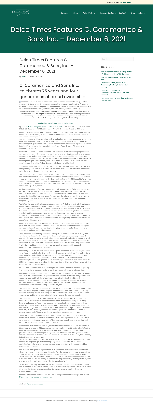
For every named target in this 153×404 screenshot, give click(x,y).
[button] (69, 13)
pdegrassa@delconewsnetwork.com (48, 126)
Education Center (106, 13)
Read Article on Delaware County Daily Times (55, 123)
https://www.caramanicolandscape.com (35, 377)
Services (64, 13)
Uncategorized (37, 384)
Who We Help (89, 13)
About (76, 13)
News (29, 384)
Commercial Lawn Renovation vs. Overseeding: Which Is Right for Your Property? (115, 92)
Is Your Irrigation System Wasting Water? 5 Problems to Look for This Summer (116, 73)
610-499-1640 (125, 2)
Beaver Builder (102, 401)
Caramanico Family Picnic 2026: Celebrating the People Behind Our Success (114, 85)
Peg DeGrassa (27, 126)
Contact (122, 13)
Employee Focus (138, 13)
